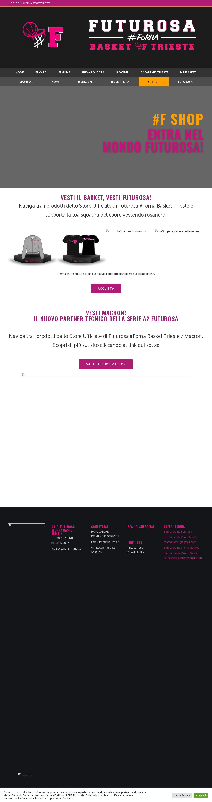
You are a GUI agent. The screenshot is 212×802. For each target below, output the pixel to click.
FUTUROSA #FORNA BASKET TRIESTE (30, 3)
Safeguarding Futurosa (178, 531)
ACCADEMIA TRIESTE (154, 72)
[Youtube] (144, 535)
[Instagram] (137, 535)
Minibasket (188, 72)
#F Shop (153, 81)
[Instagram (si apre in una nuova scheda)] (196, 3)
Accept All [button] (201, 795)
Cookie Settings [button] (182, 795)
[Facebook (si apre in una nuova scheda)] (192, 3)
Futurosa (185, 81)
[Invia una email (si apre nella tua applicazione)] (199, 3)
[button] (106, 288)
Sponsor (26, 81)
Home (20, 72)
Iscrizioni (85, 81)
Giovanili (122, 72)
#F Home (64, 72)
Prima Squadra (93, 72)
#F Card (41, 72)
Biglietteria (120, 81)
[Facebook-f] (130, 535)
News (55, 81)
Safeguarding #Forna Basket (181, 547)
